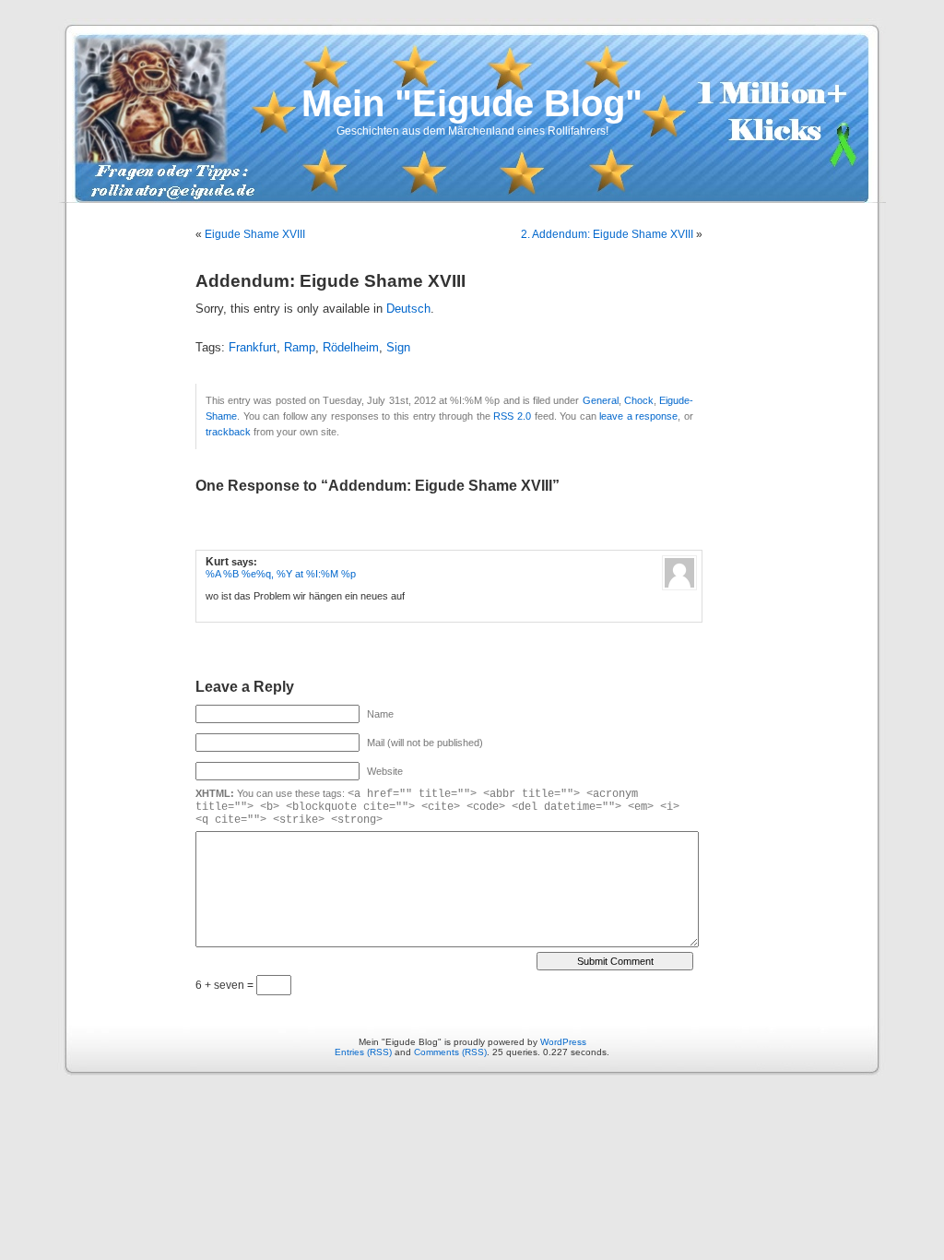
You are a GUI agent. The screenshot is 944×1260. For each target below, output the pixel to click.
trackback (228, 431)
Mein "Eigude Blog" (472, 103)
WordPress (563, 1042)
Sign (398, 347)
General (601, 400)
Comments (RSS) (450, 1052)
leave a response (638, 416)
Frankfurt (253, 347)
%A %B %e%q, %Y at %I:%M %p (281, 573)
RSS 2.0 (512, 416)
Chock (639, 400)
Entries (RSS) (363, 1052)
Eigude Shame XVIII (255, 234)
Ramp (299, 347)
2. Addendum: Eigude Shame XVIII (607, 234)
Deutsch (408, 309)
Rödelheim (351, 347)
